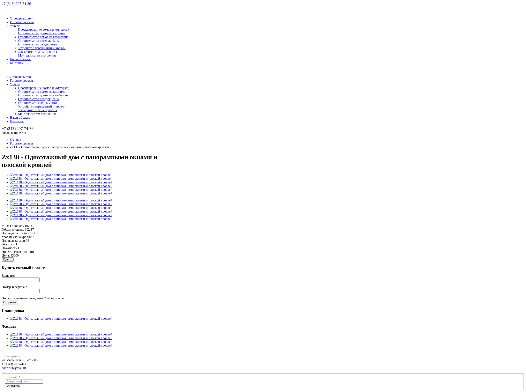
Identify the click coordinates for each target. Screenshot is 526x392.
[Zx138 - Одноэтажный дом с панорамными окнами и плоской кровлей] (61, 175)
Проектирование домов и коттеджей (43, 29)
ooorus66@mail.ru (14, 368)
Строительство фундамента (37, 44)
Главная (15, 139)
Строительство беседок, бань (38, 40)
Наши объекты (20, 59)
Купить (7, 259)
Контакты (17, 63)
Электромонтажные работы (37, 51)
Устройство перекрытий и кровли (42, 48)
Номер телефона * (14, 287)
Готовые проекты (22, 22)
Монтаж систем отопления (37, 55)
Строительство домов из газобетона (43, 37)
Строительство (20, 18)
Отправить (9, 302)
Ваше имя (8, 275)
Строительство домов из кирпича (41, 33)
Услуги (15, 84)
